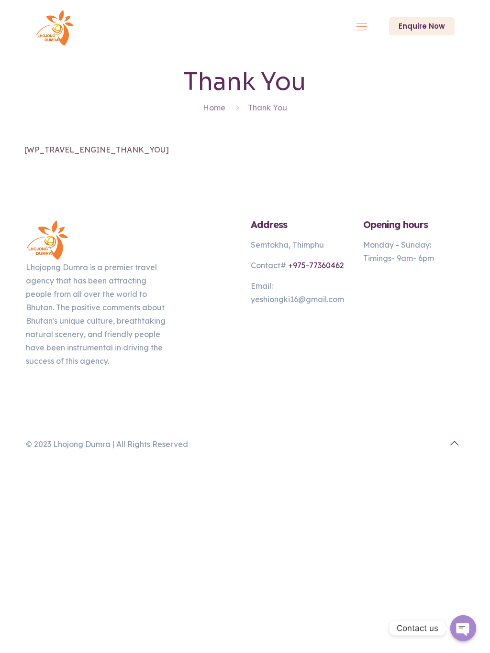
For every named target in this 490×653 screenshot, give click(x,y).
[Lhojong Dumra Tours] (55, 26)
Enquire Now (422, 26)
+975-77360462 (316, 265)
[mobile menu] (362, 26)
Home (214, 107)
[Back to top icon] (454, 443)
